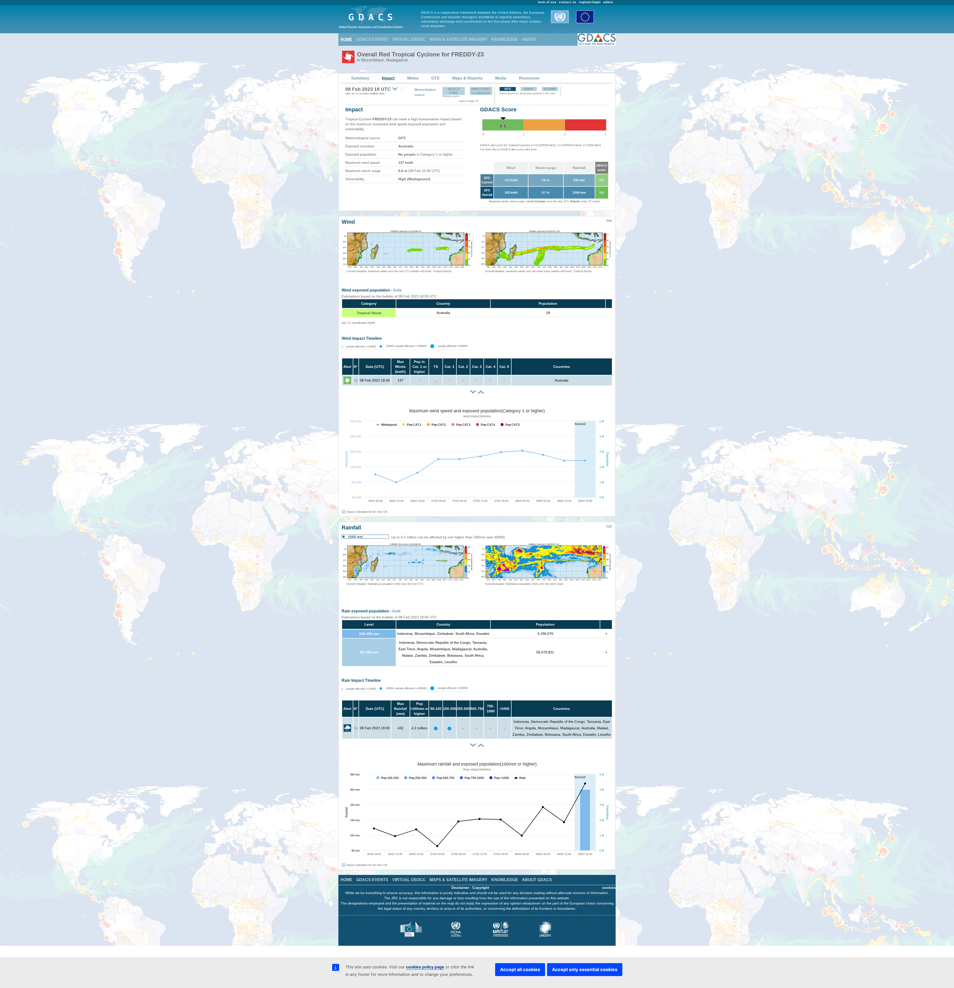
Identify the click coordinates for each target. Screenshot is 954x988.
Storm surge (545, 168)
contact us (567, 2)
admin (608, 2)
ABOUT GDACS (537, 880)
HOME (346, 39)
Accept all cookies (520, 969)
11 (356, 380)
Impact (388, 78)
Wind (511, 168)
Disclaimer (460, 888)
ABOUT (529, 39)
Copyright (480, 888)
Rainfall (579, 168)
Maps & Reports (467, 78)
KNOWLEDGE (504, 39)
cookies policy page (425, 966)
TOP (609, 221)
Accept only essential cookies (584, 969)
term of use (547, 2)
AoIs (397, 290)
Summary (360, 78)
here (534, 149)
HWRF (529, 89)
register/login (590, 2)
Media (500, 78)
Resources (529, 78)
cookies (609, 888)
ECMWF (550, 89)
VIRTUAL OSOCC (409, 39)
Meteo (413, 78)
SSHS (371, 322)
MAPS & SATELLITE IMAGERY (458, 39)
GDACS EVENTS (372, 39)
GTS (435, 78)
